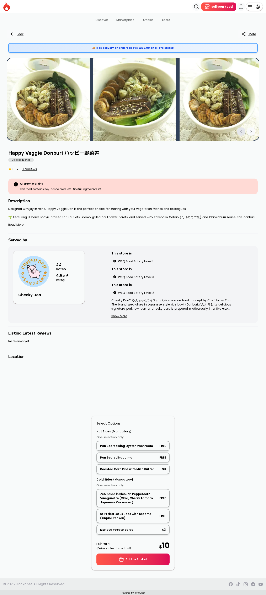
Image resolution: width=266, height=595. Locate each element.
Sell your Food (222, 7)
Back (20, 34)
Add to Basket (136, 559)
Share (252, 34)
